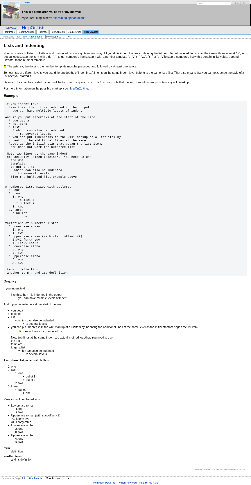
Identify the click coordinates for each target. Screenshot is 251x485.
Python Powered (127, 482)
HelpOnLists (34, 27)
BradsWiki (9, 28)
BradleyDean (74, 32)
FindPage (42, 32)
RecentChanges (26, 32)
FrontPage (9, 32)
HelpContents (58, 32)
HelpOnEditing (78, 88)
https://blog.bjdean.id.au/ (69, 17)
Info (25, 36)
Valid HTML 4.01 (148, 482)
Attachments (35, 36)
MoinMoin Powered (104, 482)
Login (27, 2)
